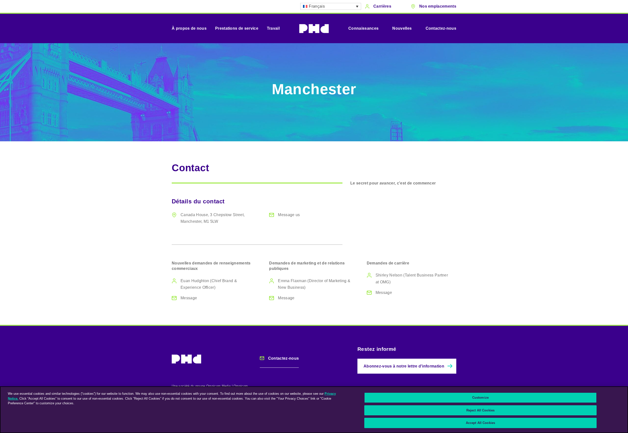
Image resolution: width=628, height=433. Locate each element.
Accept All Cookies (480, 423)
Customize (480, 397)
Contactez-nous (441, 28)
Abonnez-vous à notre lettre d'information (404, 366)
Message (189, 298)
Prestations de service (236, 28)
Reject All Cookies (480, 410)
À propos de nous (189, 28)
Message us (289, 215)
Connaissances (363, 28)
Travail (273, 28)
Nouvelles (402, 28)
